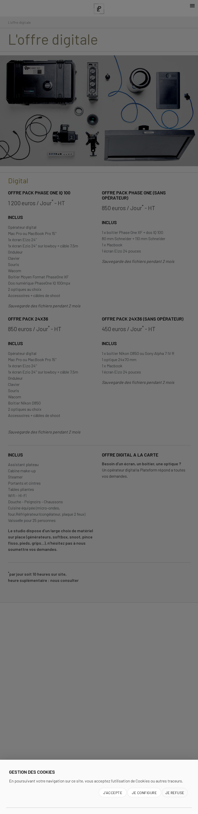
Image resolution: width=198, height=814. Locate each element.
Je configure (144, 792)
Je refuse (174, 792)
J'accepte (112, 792)
